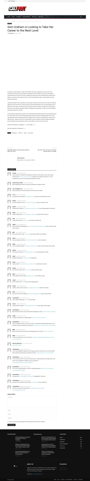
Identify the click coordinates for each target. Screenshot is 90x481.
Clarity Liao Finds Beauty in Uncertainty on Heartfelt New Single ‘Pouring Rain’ (48, 453)
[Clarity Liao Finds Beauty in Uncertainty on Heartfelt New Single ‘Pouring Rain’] (37, 453)
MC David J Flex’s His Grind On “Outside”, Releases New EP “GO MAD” (47, 150)
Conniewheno (15, 298)
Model (25, 132)
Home (8, 21)
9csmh (14, 286)
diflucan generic (31, 275)
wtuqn (14, 280)
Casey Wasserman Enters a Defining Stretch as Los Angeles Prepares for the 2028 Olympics (49, 446)
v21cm (14, 303)
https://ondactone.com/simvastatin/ (45, 352)
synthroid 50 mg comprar (49, 311)
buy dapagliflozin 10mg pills (27, 376)
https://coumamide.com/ (32, 246)
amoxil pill (28, 269)
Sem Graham (30, 132)
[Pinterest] (15, 36)
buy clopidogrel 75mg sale (29, 214)
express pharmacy (17, 343)
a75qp (13, 315)
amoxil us (26, 220)
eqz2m (14, 206)
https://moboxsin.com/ (30, 252)
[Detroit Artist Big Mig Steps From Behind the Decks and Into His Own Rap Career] (10, 453)
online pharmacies (17, 345)
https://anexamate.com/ (32, 240)
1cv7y (13, 194)
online (27, 299)
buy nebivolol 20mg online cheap (37, 226)
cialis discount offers (17, 182)
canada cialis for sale (34, 287)
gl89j (13, 329)
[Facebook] (75, 1)
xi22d (13, 292)
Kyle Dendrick (11, 33)
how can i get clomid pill (25, 176)
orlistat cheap (35, 382)
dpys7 (13, 274)
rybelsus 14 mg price (31, 202)
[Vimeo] (80, 1)
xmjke (13, 212)
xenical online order (49, 331)
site (24, 281)
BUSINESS (13, 21)
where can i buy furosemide (39, 317)
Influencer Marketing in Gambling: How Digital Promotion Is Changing (22, 438)
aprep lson (26, 258)
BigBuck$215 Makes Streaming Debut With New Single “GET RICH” (18, 150)
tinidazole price (30, 196)
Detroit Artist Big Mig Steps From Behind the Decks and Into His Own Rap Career (22, 453)
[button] (81, 16)
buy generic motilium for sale (32, 208)
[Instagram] (76, 1)
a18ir (13, 218)
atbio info (27, 234)
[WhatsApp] (18, 36)
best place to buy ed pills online (28, 264)
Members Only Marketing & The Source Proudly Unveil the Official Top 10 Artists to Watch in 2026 (22, 446)
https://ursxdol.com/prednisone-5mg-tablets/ (44, 325)
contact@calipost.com (37, 474)
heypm (14, 200)
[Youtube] (82, 1)
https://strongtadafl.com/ (34, 293)
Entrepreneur (14, 132)
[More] (21, 36)
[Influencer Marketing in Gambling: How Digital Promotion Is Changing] (10, 439)
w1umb (14, 173)
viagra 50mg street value (31, 305)
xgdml (14, 224)
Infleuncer (20, 132)
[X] (78, 1)
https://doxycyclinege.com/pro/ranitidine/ (22, 362)
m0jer (13, 335)
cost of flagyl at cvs (17, 188)
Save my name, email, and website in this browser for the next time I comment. (27, 421)
